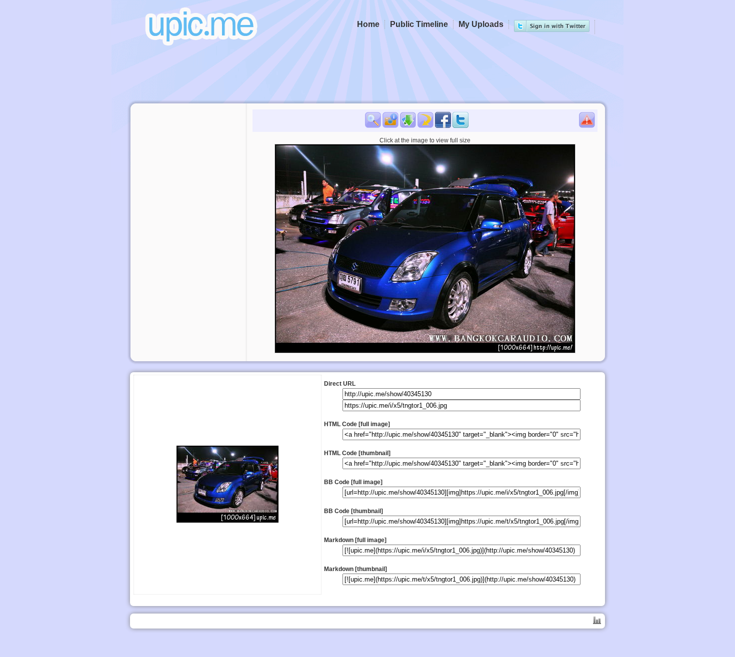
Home (368, 24)
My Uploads (481, 24)
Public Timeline (419, 24)
